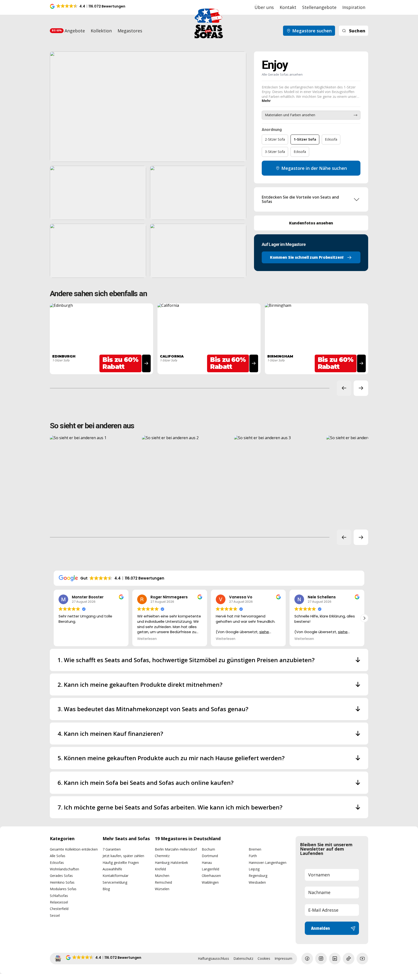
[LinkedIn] (335, 958)
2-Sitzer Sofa (275, 139)
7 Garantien (112, 849)
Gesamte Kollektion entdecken (74, 849)
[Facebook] (307, 958)
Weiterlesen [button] (81, 639)
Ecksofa (331, 139)
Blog (106, 889)
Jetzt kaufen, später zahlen (123, 855)
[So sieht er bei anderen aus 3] (278, 479)
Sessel (55, 915)
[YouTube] (362, 958)
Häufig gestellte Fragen (121, 862)
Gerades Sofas (61, 875)
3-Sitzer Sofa (275, 151)
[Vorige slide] (344, 388)
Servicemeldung (115, 882)
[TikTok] (348, 958)
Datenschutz (243, 958)
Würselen (162, 889)
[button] (88, 6)
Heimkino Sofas (62, 882)
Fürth (253, 855)
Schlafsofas (59, 895)
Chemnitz (162, 855)
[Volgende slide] (361, 388)
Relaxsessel (59, 902)
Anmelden (320, 928)
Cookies (264, 958)
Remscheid (163, 882)
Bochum (208, 849)
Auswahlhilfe (112, 869)
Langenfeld (210, 869)
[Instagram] (321, 958)
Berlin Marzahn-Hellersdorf (176, 849)
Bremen (255, 849)
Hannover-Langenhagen (267, 862)
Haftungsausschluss (213, 958)
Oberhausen (211, 875)
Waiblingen (210, 882)
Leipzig (254, 869)
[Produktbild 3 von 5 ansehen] (198, 193)
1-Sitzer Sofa (305, 139)
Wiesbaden (257, 882)
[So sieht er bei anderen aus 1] (94, 479)
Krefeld (160, 869)
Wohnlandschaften (64, 869)
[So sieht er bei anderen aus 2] (186, 479)
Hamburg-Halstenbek (171, 862)
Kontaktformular (115, 875)
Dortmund (210, 855)
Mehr (266, 101)
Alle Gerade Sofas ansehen (282, 74)
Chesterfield (59, 908)
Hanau (207, 862)
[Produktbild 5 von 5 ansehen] (198, 251)
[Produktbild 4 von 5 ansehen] (98, 251)
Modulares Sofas (63, 889)
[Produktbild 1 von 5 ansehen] (148, 106)
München (162, 875)
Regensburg (258, 875)
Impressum (283, 958)
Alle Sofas (57, 855)
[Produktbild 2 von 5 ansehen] (98, 193)
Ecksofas (57, 862)
